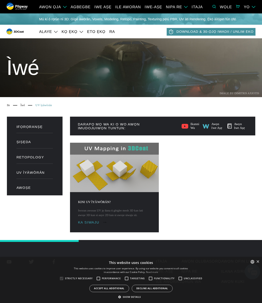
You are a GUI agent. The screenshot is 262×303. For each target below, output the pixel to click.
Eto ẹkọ (96, 31)
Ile (8, 105)
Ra (112, 31)
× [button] (257, 261)
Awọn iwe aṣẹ (216, 126)
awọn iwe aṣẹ (239, 126)
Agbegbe (81, 7)
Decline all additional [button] (152, 288)
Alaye (45, 31)
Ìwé (23, 105)
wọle (226, 7)
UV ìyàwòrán (30, 172)
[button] (131, 296)
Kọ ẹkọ (69, 31)
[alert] (131, 280)
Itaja (197, 7)
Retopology (30, 157)
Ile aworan (128, 7)
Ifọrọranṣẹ (29, 127)
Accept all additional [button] (109, 288)
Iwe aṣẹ (102, 7)
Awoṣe (23, 188)
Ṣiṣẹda (23, 142)
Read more (152, 272)
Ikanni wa (194, 126)
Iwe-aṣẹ (153, 7)
